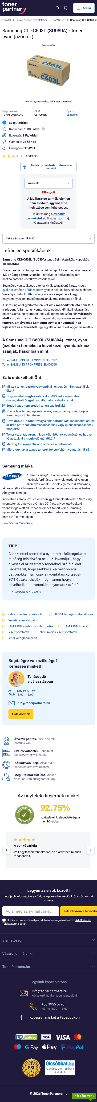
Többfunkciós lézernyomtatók (57, 632)
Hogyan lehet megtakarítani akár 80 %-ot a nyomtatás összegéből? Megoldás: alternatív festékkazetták (42, 398)
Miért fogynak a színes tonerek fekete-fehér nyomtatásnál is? (47, 449)
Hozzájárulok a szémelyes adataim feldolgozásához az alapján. (46, 922)
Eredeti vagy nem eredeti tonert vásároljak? (35, 405)
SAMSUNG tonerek (76, 626)
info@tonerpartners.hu (33, 703)
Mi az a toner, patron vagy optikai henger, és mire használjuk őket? (47, 388)
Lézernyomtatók (18, 632)
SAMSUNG (59, 20)
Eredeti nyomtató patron (23, 620)
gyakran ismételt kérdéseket (21, 290)
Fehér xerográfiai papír (22, 638)
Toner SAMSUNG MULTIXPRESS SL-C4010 (30, 360)
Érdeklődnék (21, 714)
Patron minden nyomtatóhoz (31, 20)
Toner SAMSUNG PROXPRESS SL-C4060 (29, 364)
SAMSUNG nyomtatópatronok (73, 614)
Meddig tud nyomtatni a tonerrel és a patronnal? (39, 444)
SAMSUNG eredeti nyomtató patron (31, 626)
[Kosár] (65, 8)
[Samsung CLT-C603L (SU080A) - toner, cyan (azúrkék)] (48, 93)
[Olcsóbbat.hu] (60, 1063)
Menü (87, 8)
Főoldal (6, 20)
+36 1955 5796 (26, 691)
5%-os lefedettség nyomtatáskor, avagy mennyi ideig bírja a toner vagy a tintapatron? (47, 413)
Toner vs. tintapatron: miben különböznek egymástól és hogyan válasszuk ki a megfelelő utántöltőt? (49, 436)
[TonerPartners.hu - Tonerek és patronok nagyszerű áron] (14, 8)
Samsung (71, 114)
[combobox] (48, 183)
